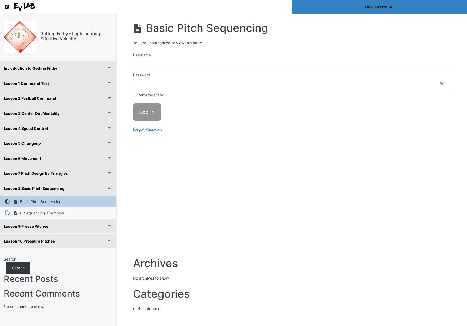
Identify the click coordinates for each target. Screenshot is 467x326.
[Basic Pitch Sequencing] (20, 37)
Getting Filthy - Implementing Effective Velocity (70, 36)
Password (141, 75)
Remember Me (149, 95)
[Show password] (442, 83)
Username (142, 55)
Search (10, 259)
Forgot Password (148, 129)
